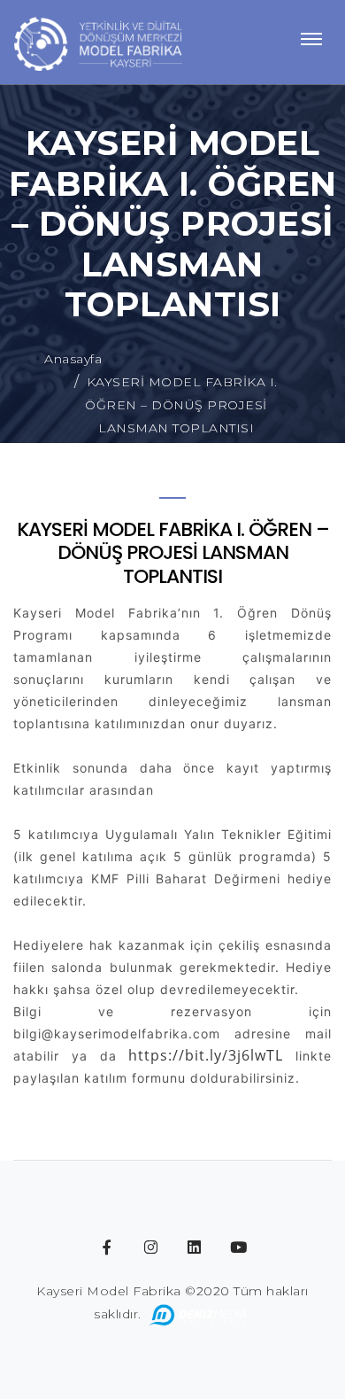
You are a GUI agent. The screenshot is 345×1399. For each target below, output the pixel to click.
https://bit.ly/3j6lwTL (205, 1055)
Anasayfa (73, 359)
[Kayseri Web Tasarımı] (198, 1314)
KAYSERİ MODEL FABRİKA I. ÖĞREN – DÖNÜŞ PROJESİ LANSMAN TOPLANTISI (181, 405)
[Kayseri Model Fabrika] (98, 43)
